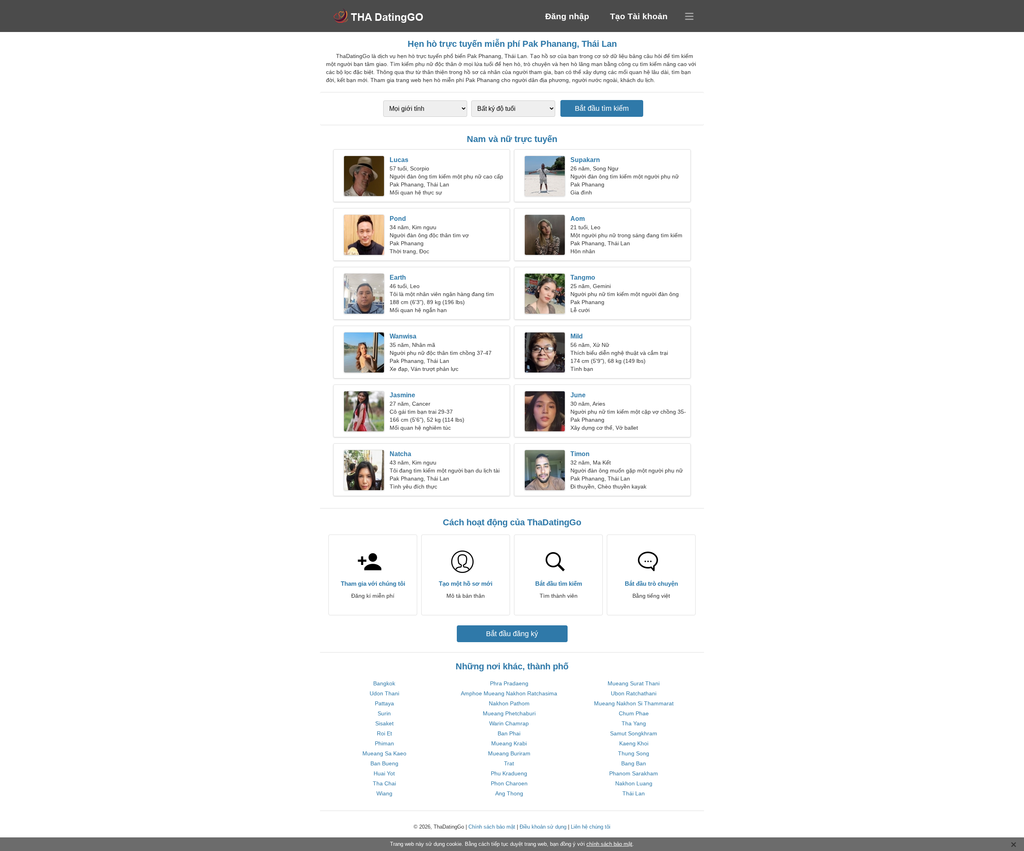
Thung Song (633, 753)
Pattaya (384, 703)
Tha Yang (634, 723)
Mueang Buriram (509, 753)
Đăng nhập (567, 16)
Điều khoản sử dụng (543, 827)
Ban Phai (509, 733)
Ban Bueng (384, 763)
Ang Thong (509, 793)
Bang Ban (633, 763)
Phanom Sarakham (633, 773)
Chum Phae (634, 713)
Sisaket (384, 723)
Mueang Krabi (509, 743)
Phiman (384, 743)
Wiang (384, 793)
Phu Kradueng (509, 773)
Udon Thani (384, 693)
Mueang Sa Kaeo (384, 753)
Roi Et (384, 733)
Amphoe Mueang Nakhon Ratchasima (509, 693)
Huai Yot (384, 773)
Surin (384, 713)
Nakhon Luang (633, 783)
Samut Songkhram (633, 733)
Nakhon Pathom (509, 703)
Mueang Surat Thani (634, 683)
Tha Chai (384, 783)
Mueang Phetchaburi (509, 713)
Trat (509, 763)
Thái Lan (633, 793)
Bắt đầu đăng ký (512, 634)
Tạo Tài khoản (639, 16)
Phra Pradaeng (509, 683)
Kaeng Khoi (633, 743)
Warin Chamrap (509, 723)
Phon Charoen (509, 783)
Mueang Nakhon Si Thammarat (634, 703)
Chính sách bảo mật (491, 827)
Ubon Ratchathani (633, 693)
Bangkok (384, 683)
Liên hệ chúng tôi (590, 827)
